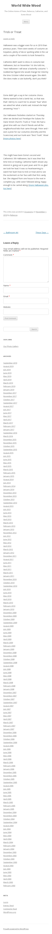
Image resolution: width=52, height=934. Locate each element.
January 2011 (8, 576)
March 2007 (8, 722)
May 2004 (7, 835)
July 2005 (7, 789)
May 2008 (7, 676)
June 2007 (7, 712)
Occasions (28, 212)
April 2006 (7, 759)
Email (6, 296)
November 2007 (10, 696)
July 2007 (7, 709)
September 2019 (10, 363)
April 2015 (7, 466)
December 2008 (9, 652)
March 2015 (8, 469)
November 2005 (10, 775)
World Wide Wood (26, 5)
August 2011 (8, 559)
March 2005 (8, 802)
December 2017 (9, 393)
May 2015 (7, 463)
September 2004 (10, 822)
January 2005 (8, 809)
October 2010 (8, 582)
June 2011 (7, 562)
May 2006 (7, 756)
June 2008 (7, 672)
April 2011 (7, 569)
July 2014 (7, 483)
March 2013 (8, 523)
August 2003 (8, 865)
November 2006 (10, 736)
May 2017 (7, 416)
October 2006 (8, 739)
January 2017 (8, 429)
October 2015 (8, 446)
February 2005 (9, 805)
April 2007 (7, 719)
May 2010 (7, 596)
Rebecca (13, 215)
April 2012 (7, 546)
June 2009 (7, 632)
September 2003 (10, 862)
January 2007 (8, 729)
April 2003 (7, 879)
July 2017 (7, 409)
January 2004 (8, 849)
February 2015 (9, 473)
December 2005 (9, 772)
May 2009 (7, 636)
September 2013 (10, 503)
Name (7, 285)
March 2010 (8, 602)
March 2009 (8, 642)
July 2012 (7, 536)
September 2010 (10, 586)
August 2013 (8, 506)
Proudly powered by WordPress (16, 929)
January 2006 (8, 769)
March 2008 (8, 682)
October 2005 (8, 779)
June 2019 (7, 373)
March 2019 (8, 383)
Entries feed (8, 905)
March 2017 (8, 423)
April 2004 (7, 839)
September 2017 (10, 403)
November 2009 (10, 616)
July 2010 (7, 589)
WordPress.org (9, 912)
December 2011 (9, 556)
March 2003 (8, 882)
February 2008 (9, 686)
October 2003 (8, 859)
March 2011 (8, 572)
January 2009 (8, 649)
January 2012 (8, 552)
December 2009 (9, 612)
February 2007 (9, 726)
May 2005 (7, 795)
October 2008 (8, 659)
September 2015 (10, 449)
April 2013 (7, 519)
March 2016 (8, 436)
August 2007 (8, 706)
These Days (42, 232)
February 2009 (9, 646)
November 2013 (10, 496)
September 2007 (10, 702)
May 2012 (7, 542)
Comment (8, 255)
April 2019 (7, 379)
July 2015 (7, 456)
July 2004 (7, 829)
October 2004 (8, 819)
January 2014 (8, 489)
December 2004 (9, 812)
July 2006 (7, 749)
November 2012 (10, 532)
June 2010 (7, 592)
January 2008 (8, 689)
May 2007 (7, 716)
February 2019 (9, 386)
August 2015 (8, 453)
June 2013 (7, 513)
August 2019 (8, 366)
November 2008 (10, 656)
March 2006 (8, 762)
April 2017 (7, 419)
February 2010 (9, 606)
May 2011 (7, 566)
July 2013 (7, 509)
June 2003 (7, 872)
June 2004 (7, 832)
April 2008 (7, 679)
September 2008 (10, 662)
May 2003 (7, 875)
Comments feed (10, 909)
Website (7, 307)
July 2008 (7, 669)
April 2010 (7, 599)
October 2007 (8, 699)
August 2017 (8, 406)
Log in (5, 902)
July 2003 (7, 869)
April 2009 (7, 639)
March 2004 (8, 842)
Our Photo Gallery (10, 346)
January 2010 (8, 609)
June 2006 (7, 752)
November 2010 (10, 579)
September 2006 (10, 742)
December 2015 (9, 439)
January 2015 (8, 476)
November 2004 (10, 815)
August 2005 (8, 785)
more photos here (12, 138)
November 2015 (10, 443)
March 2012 (8, 549)
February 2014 (9, 486)
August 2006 (8, 746)
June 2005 (7, 792)
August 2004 (8, 825)
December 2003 (9, 852)
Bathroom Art (10, 232)
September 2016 (10, 433)
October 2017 (8, 399)
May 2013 (7, 516)
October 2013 (8, 499)
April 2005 (7, 799)
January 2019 (8, 389)
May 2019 (7, 376)
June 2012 (7, 539)
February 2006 (9, 766)
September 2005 (10, 782)
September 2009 (10, 622)
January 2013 (8, 529)
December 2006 (9, 732)
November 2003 (10, 855)
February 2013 (9, 526)
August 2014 (8, 479)
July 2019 (7, 369)
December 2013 (9, 493)
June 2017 (7, 413)
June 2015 (7, 459)
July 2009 (7, 629)
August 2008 (8, 666)
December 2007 (9, 692)
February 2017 (9, 426)
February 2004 (9, 845)
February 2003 (9, 885)
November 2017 (10, 396)
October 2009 (8, 619)
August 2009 (8, 626)
